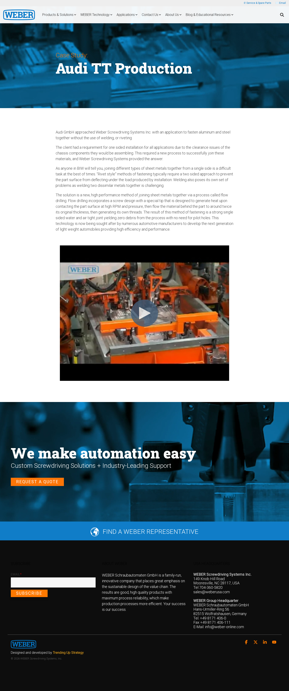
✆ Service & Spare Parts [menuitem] (257, 2)
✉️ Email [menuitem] (280, 2)
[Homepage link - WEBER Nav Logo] (23, 646)
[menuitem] (48, 653)
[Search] (282, 14)
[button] (246, 642)
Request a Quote (37, 481)
